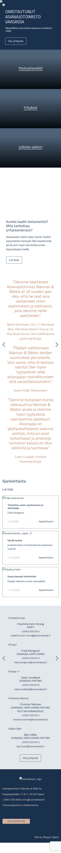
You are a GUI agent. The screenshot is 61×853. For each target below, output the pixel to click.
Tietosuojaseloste (12, 805)
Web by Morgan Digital (47, 837)
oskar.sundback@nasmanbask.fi (30, 689)
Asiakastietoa (30, 805)
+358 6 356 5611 (30, 715)
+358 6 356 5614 (30, 631)
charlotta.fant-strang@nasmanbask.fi (30, 635)
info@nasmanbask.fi (34, 799)
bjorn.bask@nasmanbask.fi (30, 746)
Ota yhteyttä (15, 41)
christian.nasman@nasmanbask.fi (30, 719)
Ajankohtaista (46, 521)
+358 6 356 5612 (30, 742)
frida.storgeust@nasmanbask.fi (30, 662)
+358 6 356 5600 (11, 799)
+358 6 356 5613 (30, 658)
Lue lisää (14, 260)
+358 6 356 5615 (30, 685)
